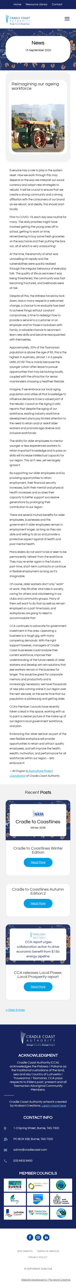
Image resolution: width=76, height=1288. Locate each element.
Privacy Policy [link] (38, 1257)
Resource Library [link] (36, 4)
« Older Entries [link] (15, 1010)
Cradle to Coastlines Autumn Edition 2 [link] (38, 891)
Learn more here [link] (54, 1105)
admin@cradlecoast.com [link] (30, 1149)
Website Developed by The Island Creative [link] (45, 1279)
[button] (67, 19)
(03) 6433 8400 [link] (22, 1160)
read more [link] (38, 862)
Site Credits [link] (24, 1251)
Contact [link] (57, 4)
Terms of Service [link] (48, 1251)
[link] (38, 820)
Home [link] (17, 4)
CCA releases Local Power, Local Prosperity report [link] (38, 975)
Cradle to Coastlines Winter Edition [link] (38, 850)
